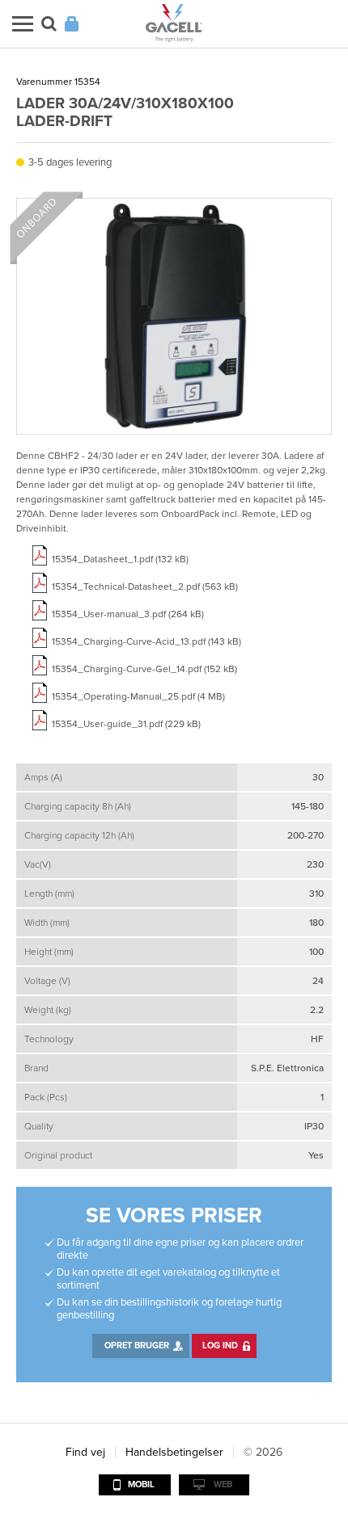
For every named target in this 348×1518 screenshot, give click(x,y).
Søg (49, 24)
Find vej (85, 1452)
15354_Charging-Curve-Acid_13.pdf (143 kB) (146, 641)
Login (72, 24)
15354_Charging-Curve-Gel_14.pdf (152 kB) (144, 669)
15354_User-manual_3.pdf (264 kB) (128, 614)
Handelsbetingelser (174, 1452)
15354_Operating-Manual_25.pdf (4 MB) (138, 696)
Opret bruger (136, 1345)
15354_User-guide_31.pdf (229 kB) (126, 724)
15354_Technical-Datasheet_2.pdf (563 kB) (145, 586)
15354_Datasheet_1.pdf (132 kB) (120, 559)
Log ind (220, 1345)
